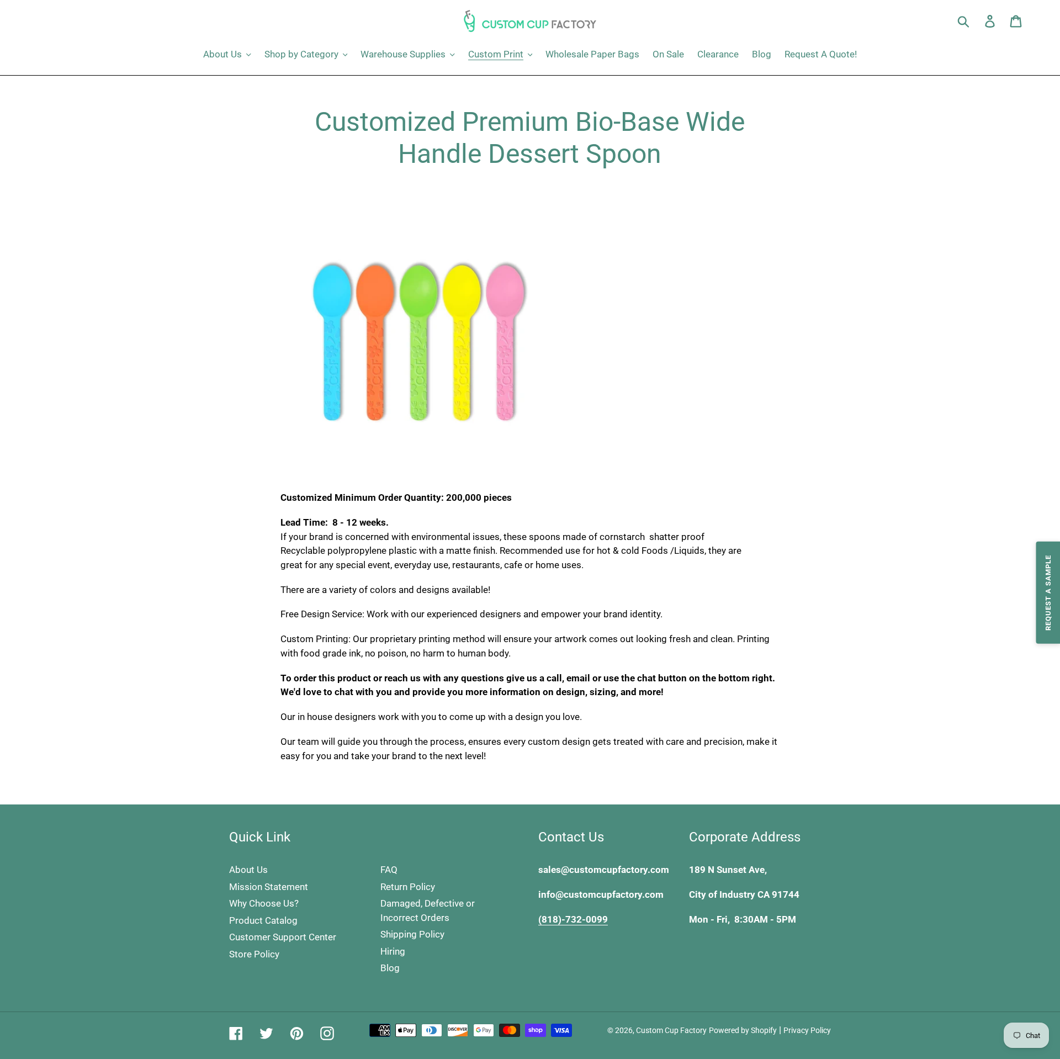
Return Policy (407, 886)
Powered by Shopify (743, 1030)
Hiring (392, 951)
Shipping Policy (412, 934)
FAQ (389, 869)
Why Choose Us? (264, 903)
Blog (390, 967)
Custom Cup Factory (671, 1030)
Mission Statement (268, 886)
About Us (248, 869)
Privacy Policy (807, 1030)
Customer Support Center (282, 936)
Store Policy (254, 954)
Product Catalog (263, 920)
